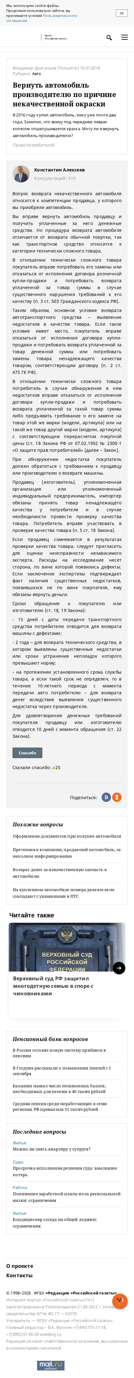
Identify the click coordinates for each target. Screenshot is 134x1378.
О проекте (19, 1266)
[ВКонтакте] (106, 797)
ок (122, 13)
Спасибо (27, 753)
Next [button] (119, 968)
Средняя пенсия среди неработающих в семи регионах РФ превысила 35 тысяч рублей (60, 1106)
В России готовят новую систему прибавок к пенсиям (59, 1053)
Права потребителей (34, 145)
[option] (67, 970)
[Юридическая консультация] (21, 37)
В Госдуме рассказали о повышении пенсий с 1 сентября (62, 1070)
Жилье (19, 1143)
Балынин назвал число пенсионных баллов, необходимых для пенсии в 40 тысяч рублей (59, 1088)
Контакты (19, 1275)
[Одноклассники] (117, 797)
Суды (18, 1162)
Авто (36, 73)
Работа (20, 1187)
